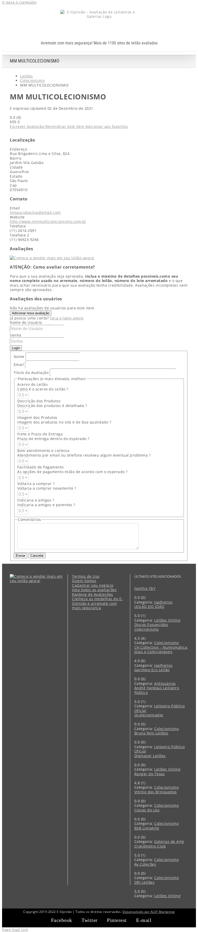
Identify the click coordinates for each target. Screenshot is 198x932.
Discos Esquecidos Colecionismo (151, 627)
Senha (15, 335)
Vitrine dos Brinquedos (155, 791)
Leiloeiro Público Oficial (159, 708)
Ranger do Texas (149, 773)
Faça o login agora (67, 318)
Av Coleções (145, 864)
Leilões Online (167, 620)
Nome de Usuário (26, 322)
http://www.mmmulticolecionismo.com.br (48, 221)
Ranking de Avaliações (92, 594)
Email (19, 364)
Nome (20, 356)
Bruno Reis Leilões (151, 733)
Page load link (15, 929)
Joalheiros (163, 602)
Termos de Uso (86, 576)
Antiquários (165, 683)
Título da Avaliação (31, 372)
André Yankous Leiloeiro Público (156, 690)
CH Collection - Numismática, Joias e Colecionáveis (161, 649)
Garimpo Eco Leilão (152, 669)
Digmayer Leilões (150, 755)
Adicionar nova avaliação (30, 313)
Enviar (20, 556)
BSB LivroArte (146, 828)
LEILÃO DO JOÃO (149, 606)
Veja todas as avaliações (94, 590)
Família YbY (145, 588)
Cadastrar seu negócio (92, 585)
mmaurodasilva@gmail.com (35, 212)
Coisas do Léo (147, 810)
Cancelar (37, 556)
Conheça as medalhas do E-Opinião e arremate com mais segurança (97, 603)
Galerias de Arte (169, 841)
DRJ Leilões (144, 882)
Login (16, 348)
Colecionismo (166, 642)
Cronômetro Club (150, 846)
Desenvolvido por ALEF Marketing (148, 912)
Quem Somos (84, 580)
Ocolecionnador (148, 714)
